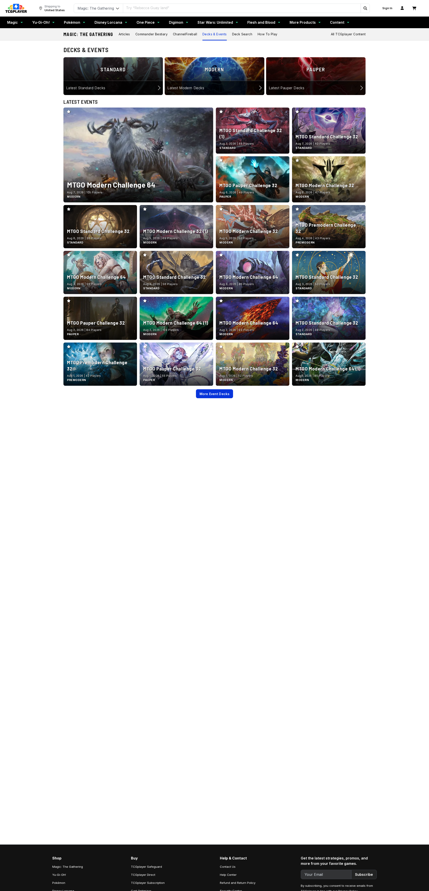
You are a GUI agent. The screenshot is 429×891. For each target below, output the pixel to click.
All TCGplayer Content (348, 34)
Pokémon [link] (58, 883)
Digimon (176, 22)
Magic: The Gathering (88, 34)
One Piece (146, 22)
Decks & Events (214, 34)
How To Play (267, 34)
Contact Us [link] (228, 866)
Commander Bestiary (151, 34)
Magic (12, 22)
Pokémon (72, 22)
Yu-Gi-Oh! (41, 22)
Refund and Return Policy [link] (237, 883)
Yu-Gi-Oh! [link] (59, 874)
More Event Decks (214, 394)
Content (337, 22)
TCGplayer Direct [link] (143, 874)
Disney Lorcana (108, 22)
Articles (124, 34)
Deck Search (242, 34)
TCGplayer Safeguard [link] (146, 866)
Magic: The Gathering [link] (67, 866)
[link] (16, 8)
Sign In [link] (387, 8)
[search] (242, 7)
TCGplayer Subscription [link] (148, 883)
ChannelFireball (185, 34)
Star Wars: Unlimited (215, 22)
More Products (303, 22)
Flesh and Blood (261, 22)
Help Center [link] (228, 874)
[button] (365, 8)
